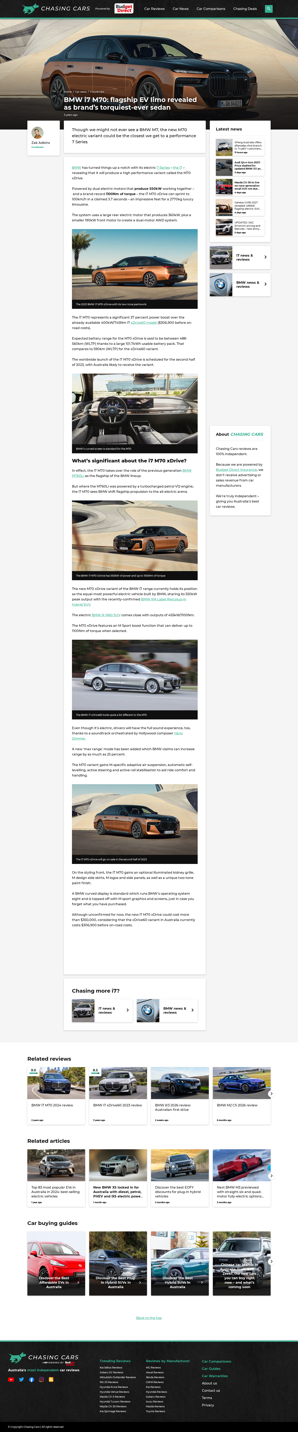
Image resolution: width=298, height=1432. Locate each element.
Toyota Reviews (155, 1411)
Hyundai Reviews (156, 1391)
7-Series (163, 168)
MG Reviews (153, 1367)
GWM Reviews (155, 1382)
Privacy (208, 1405)
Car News (181, 9)
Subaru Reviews (155, 1396)
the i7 (177, 168)
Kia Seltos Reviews (111, 1367)
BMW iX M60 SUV (106, 615)
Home (68, 91)
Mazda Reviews (155, 1406)
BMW (76, 168)
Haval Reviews (155, 1372)
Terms (207, 1398)
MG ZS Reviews (109, 1382)
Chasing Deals (245, 9)
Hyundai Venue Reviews (114, 1391)
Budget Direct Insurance (236, 470)
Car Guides (211, 1369)
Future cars (97, 91)
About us (209, 1383)
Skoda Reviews (155, 1377)
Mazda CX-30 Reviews (113, 1406)
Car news (81, 91)
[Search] (269, 9)
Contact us (211, 1391)
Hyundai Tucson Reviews (115, 1401)
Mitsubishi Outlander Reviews (118, 1377)
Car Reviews (154, 9)
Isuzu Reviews (154, 1401)
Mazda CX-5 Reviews (112, 1396)
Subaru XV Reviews (111, 1372)
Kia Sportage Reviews (113, 1411)
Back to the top (149, 1318)
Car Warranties (215, 1376)
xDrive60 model (144, 323)
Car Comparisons (211, 9)
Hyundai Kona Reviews (114, 1386)
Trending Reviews (115, 1361)
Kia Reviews (153, 1386)
